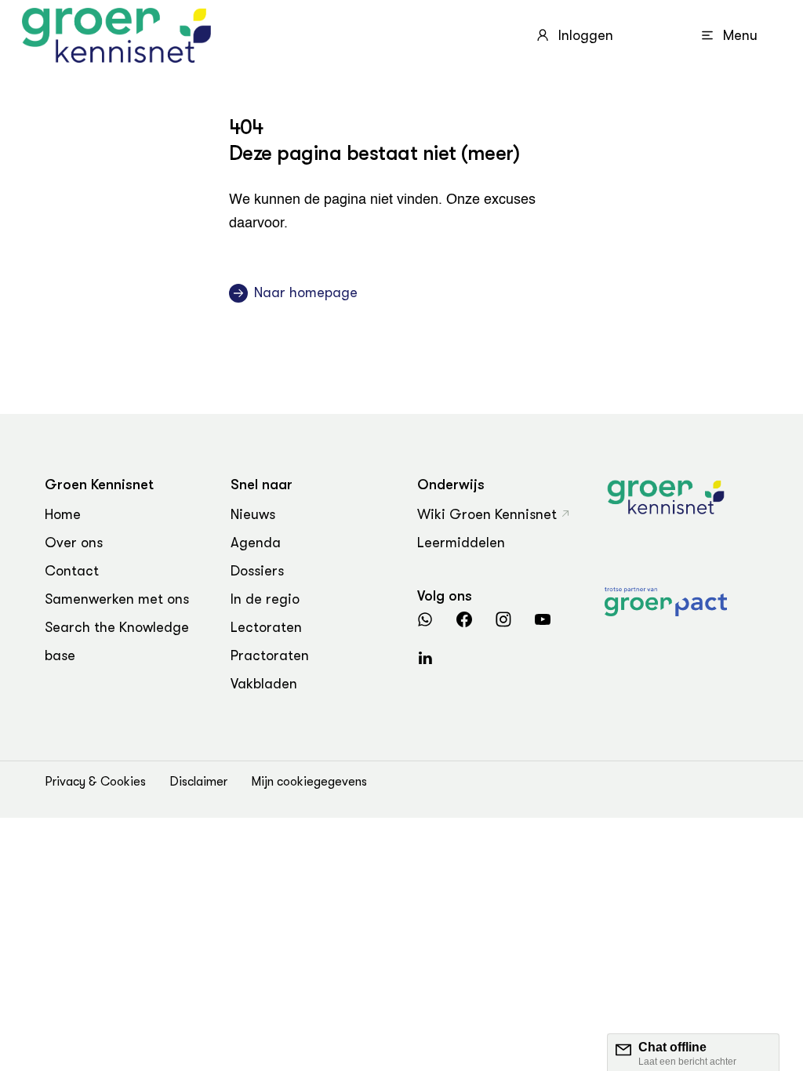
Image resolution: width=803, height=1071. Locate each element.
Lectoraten (266, 627)
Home (63, 514)
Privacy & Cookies (95, 782)
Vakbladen (264, 684)
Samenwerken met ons (117, 599)
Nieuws (253, 514)
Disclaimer (198, 782)
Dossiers (257, 571)
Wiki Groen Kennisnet (487, 514)
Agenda (256, 542)
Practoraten (270, 655)
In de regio (265, 599)
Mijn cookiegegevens (309, 782)
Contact (72, 571)
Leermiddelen (461, 542)
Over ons (74, 542)
